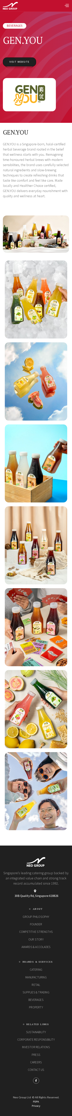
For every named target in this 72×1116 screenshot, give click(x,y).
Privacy (36, 1106)
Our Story (36, 939)
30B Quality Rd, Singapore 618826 (36, 896)
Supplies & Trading (36, 992)
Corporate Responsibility (36, 1040)
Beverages (14, 26)
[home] (10, 6)
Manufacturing (36, 977)
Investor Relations (36, 1047)
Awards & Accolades (36, 947)
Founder (36, 924)
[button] (66, 6)
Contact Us (36, 1070)
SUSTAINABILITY (36, 1032)
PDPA (36, 1102)
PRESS (36, 1055)
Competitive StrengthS (36, 932)
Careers (36, 1062)
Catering (36, 970)
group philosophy (36, 917)
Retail (36, 985)
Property (36, 1007)
